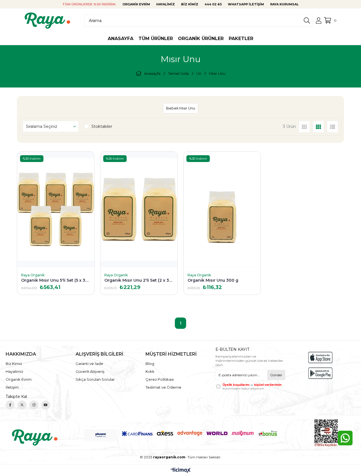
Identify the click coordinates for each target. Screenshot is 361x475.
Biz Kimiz (189, 4)
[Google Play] (320, 373)
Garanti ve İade (89, 363)
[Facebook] (10, 405)
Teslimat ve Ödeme (163, 387)
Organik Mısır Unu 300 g (213, 280)
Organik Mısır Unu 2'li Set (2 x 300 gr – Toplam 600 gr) (138, 280)
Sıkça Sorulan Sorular (95, 379)
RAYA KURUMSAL (284, 4)
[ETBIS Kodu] (326, 433)
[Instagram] (33, 405)
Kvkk (150, 371)
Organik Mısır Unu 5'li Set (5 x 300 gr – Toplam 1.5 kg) (55, 280)
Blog (150, 363)
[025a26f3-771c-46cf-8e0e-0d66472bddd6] (35, 437)
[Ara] (307, 20)
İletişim (12, 387)
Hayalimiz (165, 4)
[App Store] (320, 357)
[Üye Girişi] (318, 20)
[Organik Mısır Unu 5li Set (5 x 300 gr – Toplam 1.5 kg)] (55, 209)
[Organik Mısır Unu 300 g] (222, 209)
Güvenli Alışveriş (90, 371)
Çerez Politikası (160, 379)
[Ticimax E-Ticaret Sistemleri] (181, 471)
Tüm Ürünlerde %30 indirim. (89, 4)
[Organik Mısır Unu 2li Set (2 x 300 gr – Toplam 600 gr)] (138, 209)
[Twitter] (22, 405)
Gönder (276, 375)
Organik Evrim (136, 4)
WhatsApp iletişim (246, 4)
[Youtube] (45, 405)
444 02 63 (213, 4)
